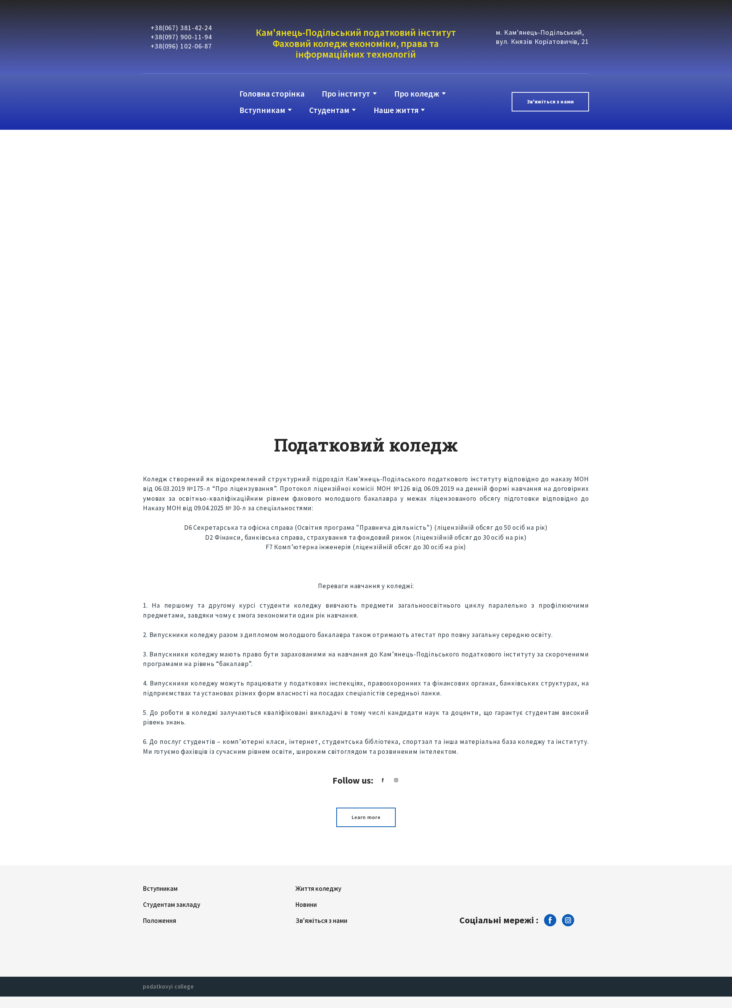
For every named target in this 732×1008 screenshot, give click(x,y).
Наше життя (396, 110)
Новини (306, 904)
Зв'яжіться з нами (321, 920)
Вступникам (262, 110)
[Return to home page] (174, 102)
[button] (550, 101)
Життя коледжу (318, 888)
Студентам (329, 110)
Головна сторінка (272, 94)
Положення (159, 920)
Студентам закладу (171, 904)
